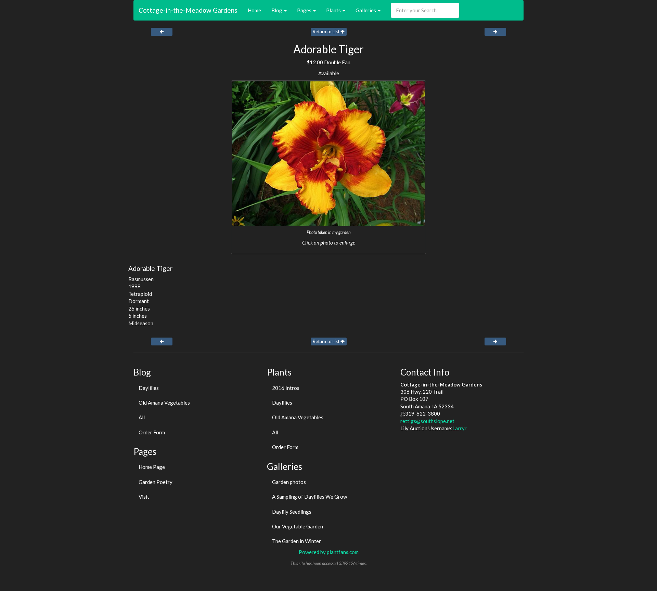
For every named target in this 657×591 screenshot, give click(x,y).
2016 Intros (285, 388)
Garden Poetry (155, 482)
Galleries (366, 10)
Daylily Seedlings (291, 512)
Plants (334, 10)
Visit (144, 497)
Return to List (326, 31)
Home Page (152, 467)
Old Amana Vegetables (164, 402)
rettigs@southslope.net (427, 421)
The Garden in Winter (296, 541)
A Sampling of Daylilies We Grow (309, 497)
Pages (304, 10)
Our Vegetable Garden (297, 526)
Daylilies (149, 388)
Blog (277, 10)
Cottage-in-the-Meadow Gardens (188, 10)
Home (254, 10)
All (142, 417)
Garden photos (289, 482)
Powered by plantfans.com (329, 552)
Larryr (459, 428)
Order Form (152, 432)
